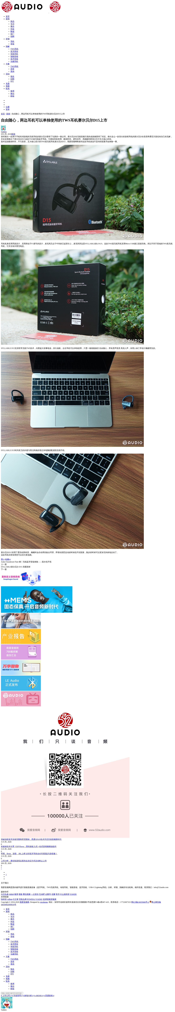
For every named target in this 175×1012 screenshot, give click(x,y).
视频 (8, 86)
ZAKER (73, 894)
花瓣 (53, 894)
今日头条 (5, 894)
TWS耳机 (14, 49)
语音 (12, 69)
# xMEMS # (38, 996)
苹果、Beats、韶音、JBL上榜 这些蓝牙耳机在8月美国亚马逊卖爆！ (29, 854)
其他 (12, 71)
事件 (12, 26)
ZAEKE (39, 899)
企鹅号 (48, 894)
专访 (12, 24)
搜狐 (20, 894)
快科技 (4, 899)
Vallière (4, 132)
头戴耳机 (14, 61)
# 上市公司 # (6, 996)
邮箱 (12, 96)
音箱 (12, 44)
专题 (8, 84)
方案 (8, 64)
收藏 (8, 559)
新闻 (8, 19)
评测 (8, 39)
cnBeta (9, 899)
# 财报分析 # (28, 996)
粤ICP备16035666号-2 (140, 902)
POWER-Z (31, 899)
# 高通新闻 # (49, 996)
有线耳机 (14, 54)
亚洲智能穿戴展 (49, 899)
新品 (12, 21)
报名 (12, 76)
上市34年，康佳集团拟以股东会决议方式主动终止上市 (24, 861)
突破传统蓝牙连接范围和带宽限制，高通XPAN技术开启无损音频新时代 (31, 839)
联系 (8, 89)
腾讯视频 (26, 894)
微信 (12, 94)
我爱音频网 (24, 902)
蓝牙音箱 (14, 59)
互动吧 (42, 894)
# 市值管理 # (17, 996)
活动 (8, 74)
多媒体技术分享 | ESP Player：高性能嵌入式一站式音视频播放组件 (28, 846)
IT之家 (15, 899)
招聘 (12, 36)
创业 (12, 29)
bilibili (11, 894)
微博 (12, 91)
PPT (12, 81)
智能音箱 (14, 56)
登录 (8, 109)
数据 (12, 31)
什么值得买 (65, 894)
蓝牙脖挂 (14, 51)
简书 (58, 894)
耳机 (12, 41)
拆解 (8, 46)
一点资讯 (35, 894)
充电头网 (23, 899)
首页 (8, 16)
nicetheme (44, 902)
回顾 (12, 79)
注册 (8, 107)
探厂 (12, 34)
